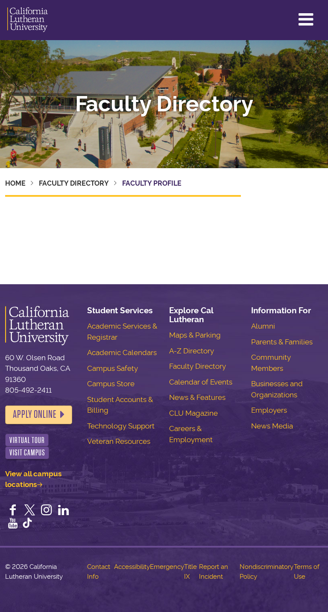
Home (15, 183)
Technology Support (121, 426)
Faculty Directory (164, 104)
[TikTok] (27, 524)
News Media (272, 426)
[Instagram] (46, 510)
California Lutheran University (27, 20)
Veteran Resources (118, 441)
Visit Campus (27, 452)
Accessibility (132, 567)
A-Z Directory (191, 351)
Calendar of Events (200, 382)
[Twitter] (30, 510)
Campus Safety (112, 368)
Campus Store (111, 383)
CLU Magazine (193, 413)
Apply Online (34, 414)
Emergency (167, 567)
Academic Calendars (122, 352)
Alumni (263, 326)
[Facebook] (12, 510)
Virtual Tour (27, 440)
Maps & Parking (195, 335)
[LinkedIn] (63, 510)
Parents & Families (282, 342)
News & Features (197, 397)
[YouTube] (12, 524)
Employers (269, 410)
